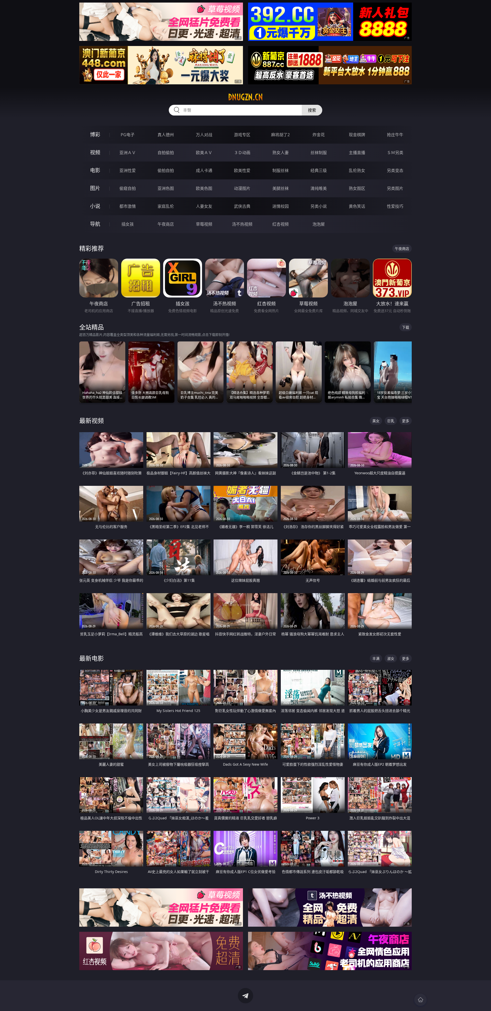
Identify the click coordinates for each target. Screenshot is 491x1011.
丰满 (376, 658)
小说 (95, 206)
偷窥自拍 (127, 188)
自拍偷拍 (166, 152)
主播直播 (357, 152)
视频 (95, 152)
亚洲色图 (166, 188)
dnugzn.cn (245, 97)
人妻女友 (204, 206)
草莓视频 (204, 224)
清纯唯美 (318, 188)
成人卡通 (204, 170)
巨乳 (390, 420)
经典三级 (318, 170)
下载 (405, 327)
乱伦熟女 (357, 170)
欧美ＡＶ (204, 152)
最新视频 (91, 420)
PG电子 (128, 134)
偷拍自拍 (166, 170)
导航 (95, 224)
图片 (95, 188)
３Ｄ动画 (242, 152)
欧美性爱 (242, 170)
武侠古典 (242, 206)
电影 (95, 170)
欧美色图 (204, 188)
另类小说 (318, 206)
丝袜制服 (318, 152)
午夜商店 (166, 224)
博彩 (95, 134)
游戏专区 (242, 134)
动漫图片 (242, 188)
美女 (376, 420)
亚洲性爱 (127, 170)
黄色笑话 (357, 206)
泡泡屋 (319, 224)
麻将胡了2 (280, 134)
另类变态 (395, 170)
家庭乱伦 (166, 206)
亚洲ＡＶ (127, 152)
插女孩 (127, 224)
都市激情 (127, 206)
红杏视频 (280, 224)
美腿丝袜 (280, 188)
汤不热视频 (242, 224)
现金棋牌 (357, 134)
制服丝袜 (280, 170)
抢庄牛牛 (395, 134)
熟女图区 (357, 188)
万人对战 (204, 134)
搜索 (312, 110)
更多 (405, 420)
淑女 (390, 658)
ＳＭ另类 (395, 152)
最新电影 (91, 658)
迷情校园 (280, 206)
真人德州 (166, 134)
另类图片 (395, 188)
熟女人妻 (280, 152)
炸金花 (319, 134)
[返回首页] (420, 1000)
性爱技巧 (395, 206)
